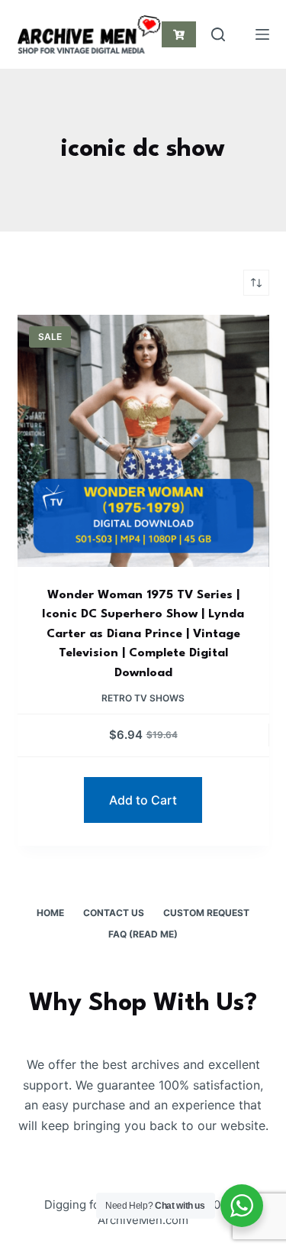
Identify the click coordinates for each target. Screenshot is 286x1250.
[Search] (218, 34)
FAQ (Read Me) (143, 934)
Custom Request (206, 912)
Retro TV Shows (143, 698)
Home (50, 912)
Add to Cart (143, 800)
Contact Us (113, 912)
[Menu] (262, 34)
